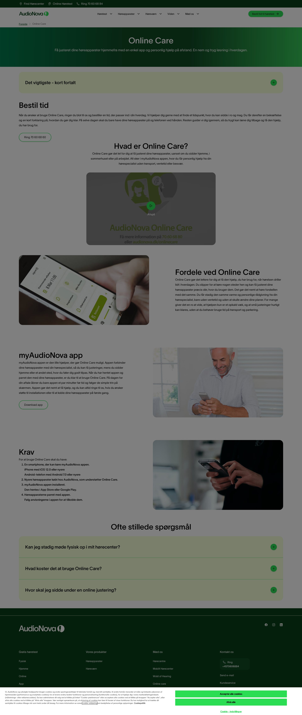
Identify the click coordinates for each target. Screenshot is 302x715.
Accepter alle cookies (231, 694)
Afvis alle (230, 702)
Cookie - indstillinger (231, 711)
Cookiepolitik (139, 703)
